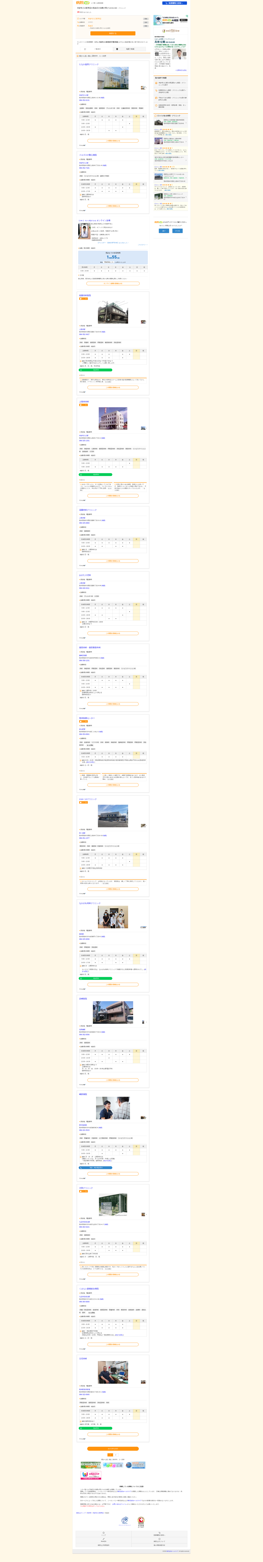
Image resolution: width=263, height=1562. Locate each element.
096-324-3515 (84, 1130)
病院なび (83, 2)
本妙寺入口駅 (83, 95)
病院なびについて (159, 1541)
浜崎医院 (83, 999)
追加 (146, 22)
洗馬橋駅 (82, 1029)
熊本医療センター (87, 718)
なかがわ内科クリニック (90, 903)
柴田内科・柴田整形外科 (90, 647)
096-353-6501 (84, 734)
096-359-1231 (84, 660)
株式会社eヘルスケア (124, 1491)
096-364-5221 (84, 1227)
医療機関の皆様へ (176, 3)
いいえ (177, 231)
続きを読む (91, 762)
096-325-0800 (84, 523)
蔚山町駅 (82, 729)
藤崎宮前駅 (83, 655)
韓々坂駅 (82, 833)
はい (164, 231)
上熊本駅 (82, 329)
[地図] (102, 97)
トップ (103, 1535)
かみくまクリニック (88, 799)
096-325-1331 (84, 441)
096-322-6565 (84, 1394)
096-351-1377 (84, 838)
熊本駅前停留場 (84, 1389)
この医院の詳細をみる (113, 141)
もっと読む (108, 381)
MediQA (103, 1541)
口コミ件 (84, 299)
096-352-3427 (84, 334)
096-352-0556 (84, 1034)
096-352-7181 (84, 168)
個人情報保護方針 (159, 1545)
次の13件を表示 (113, 1448)
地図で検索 (130, 49)
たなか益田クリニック (89, 64)
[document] (113, 104)
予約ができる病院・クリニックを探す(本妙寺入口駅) (173, 99)
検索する (113, 33)
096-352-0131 (84, 100)
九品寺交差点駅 (84, 1222)
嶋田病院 (83, 1094)
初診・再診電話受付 (96, 1167)
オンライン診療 (94, 220)
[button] (157, 54)
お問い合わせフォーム (119, 1504)
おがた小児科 (85, 575)
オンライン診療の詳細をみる (113, 283)
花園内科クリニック (88, 510)
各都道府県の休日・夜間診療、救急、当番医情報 (171, 106)
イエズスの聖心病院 (88, 155)
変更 (146, 19)
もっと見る (90, 745)
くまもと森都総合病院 (89, 1289)
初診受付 (96, 370)
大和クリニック (86, 1188)
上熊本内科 (84, 402)
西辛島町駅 (83, 1125)
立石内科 (83, 1359)
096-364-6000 (84, 1302)
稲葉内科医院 (85, 295)
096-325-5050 (84, 939)
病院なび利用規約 (103, 1545)
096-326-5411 (84, 588)
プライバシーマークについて (125, 1525)
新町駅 (81, 934)
